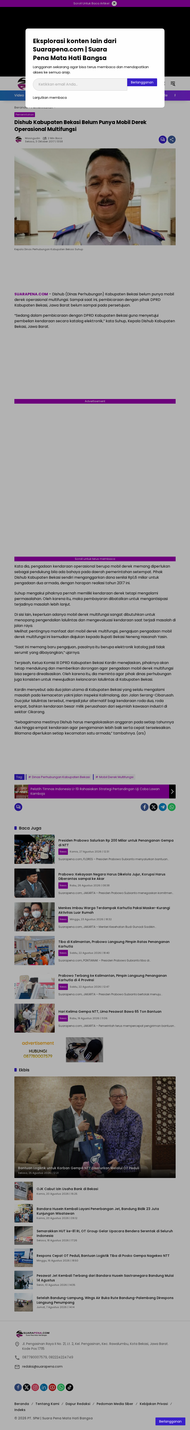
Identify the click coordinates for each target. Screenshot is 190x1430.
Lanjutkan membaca (50, 97)
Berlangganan (142, 82)
